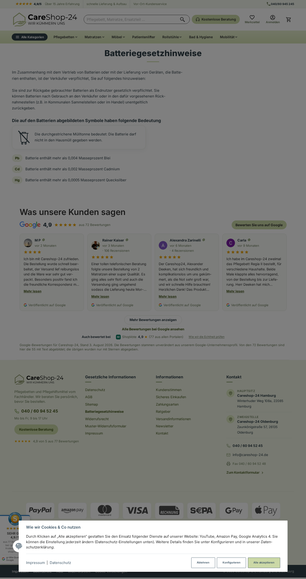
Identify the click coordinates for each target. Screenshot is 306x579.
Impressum (35, 562)
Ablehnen (203, 562)
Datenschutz (60, 562)
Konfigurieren (231, 562)
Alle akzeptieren (263, 562)
